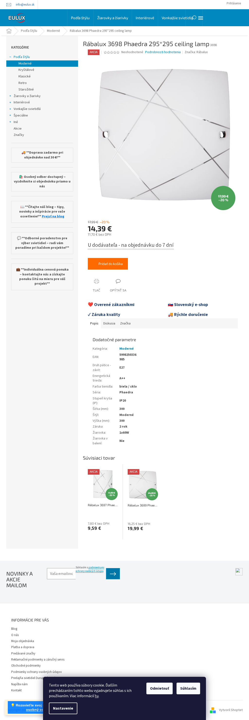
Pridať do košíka (110, 264)
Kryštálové (26, 69)
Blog (14, 629)
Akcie (18, 128)
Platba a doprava (22, 647)
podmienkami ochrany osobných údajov (90, 569)
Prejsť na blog (53, 216)
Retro (22, 83)
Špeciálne (21, 115)
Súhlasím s (90, 569)
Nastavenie (63, 708)
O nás (15, 635)
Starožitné (26, 89)
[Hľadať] (194, 17)
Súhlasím (188, 688)
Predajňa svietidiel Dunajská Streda (34, 678)
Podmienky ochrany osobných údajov (36, 672)
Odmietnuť (159, 688)
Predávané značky (23, 653)
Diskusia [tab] (109, 323)
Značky (19, 134)
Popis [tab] (94, 323)
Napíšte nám (19, 684)
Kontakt (16, 690)
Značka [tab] (125, 323)
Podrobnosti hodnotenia (163, 52)
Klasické (24, 76)
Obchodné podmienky (26, 665)
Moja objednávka (22, 641)
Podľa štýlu (22, 57)
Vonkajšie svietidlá (27, 109)
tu (96, 696)
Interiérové (22, 102)
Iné (16, 122)
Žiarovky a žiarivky (27, 96)
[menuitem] (80, 17)
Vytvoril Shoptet (231, 710)
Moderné (25, 63)
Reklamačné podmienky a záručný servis (37, 659)
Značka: (196, 52)
